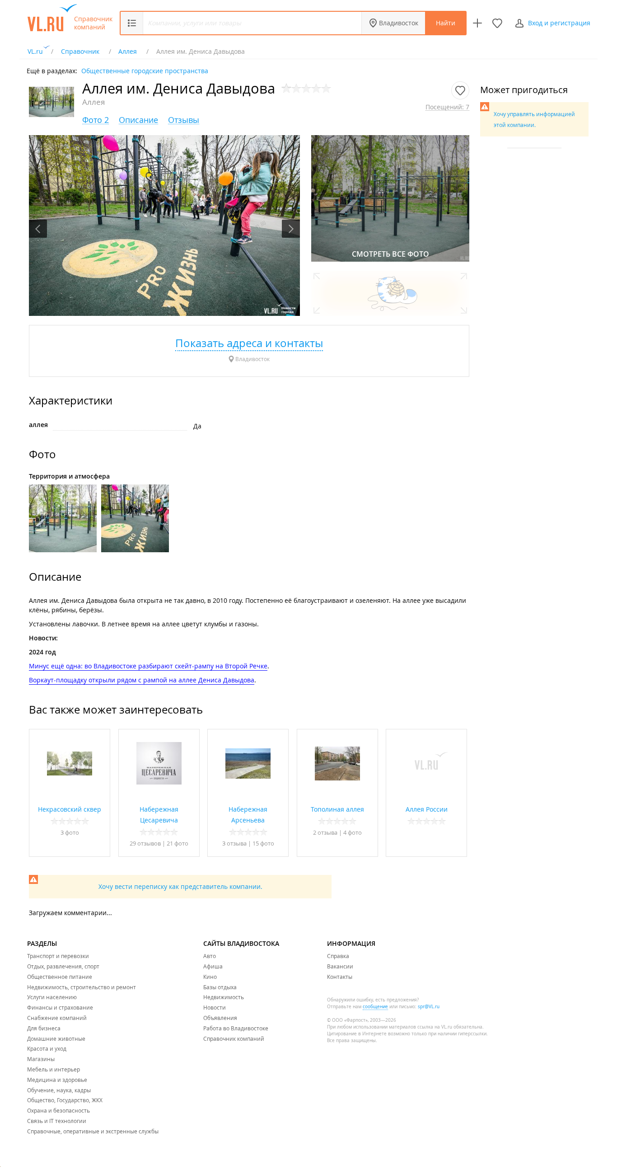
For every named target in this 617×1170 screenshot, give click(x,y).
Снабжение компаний (57, 1017)
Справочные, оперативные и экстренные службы (93, 1131)
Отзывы (183, 120)
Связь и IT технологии (56, 1120)
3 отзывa (234, 843)
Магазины (41, 1058)
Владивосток (398, 23)
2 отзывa (325, 832)
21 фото (177, 843)
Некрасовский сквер (69, 809)
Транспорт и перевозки (58, 955)
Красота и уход (46, 1048)
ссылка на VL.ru (434, 1027)
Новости (214, 1007)
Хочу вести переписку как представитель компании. (180, 886)
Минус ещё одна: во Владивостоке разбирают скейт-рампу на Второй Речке (148, 666)
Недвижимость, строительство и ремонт (81, 987)
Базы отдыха (220, 987)
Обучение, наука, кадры (59, 1090)
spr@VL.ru (428, 1007)
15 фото (263, 843)
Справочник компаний (93, 23)
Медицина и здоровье (57, 1079)
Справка (338, 955)
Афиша (213, 966)
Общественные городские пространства (144, 70)
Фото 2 (95, 120)
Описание (138, 120)
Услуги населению (52, 997)
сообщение (375, 1007)
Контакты (339, 976)
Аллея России (427, 809)
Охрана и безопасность (58, 1110)
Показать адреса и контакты (249, 343)
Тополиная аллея (337, 809)
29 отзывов (145, 843)
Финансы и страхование (60, 1007)
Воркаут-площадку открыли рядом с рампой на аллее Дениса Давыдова (141, 680)
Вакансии (340, 966)
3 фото (70, 832)
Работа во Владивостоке (235, 1028)
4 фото (352, 832)
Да (197, 426)
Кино (210, 976)
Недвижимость (223, 997)
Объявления (220, 1017)
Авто (209, 955)
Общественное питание (59, 976)
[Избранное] (497, 23)
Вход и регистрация (559, 23)
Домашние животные (56, 1038)
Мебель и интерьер (53, 1069)
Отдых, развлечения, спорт (63, 966)
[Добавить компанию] (477, 23)
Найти (445, 23)
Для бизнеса (44, 1028)
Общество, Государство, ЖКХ (65, 1100)
